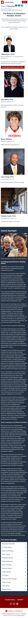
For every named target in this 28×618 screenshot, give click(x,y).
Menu (24, 2)
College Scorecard (11, 613)
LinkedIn (22, 5)
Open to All (17, 613)
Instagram (19, 5)
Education (8, 6)
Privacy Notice (23, 613)
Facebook (16, 5)
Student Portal (10, 600)
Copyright (5, 615)
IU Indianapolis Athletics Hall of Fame (12, 67)
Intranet (20, 600)
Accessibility (4, 613)
